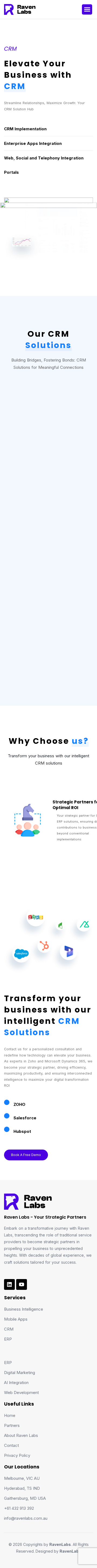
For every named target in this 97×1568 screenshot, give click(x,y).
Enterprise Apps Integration (33, 143)
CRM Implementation (25, 128)
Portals (11, 172)
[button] (87, 9)
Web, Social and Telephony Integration (44, 158)
